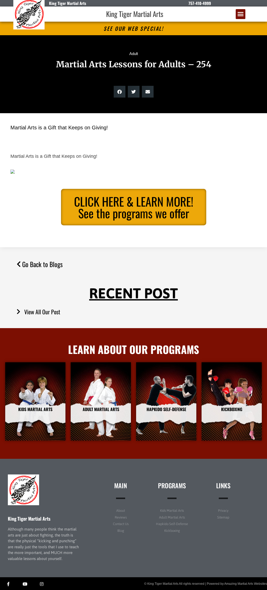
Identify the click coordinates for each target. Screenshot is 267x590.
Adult (133, 53)
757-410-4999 (200, 3)
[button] (241, 14)
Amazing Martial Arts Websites (245, 584)
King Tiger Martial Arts (134, 14)
